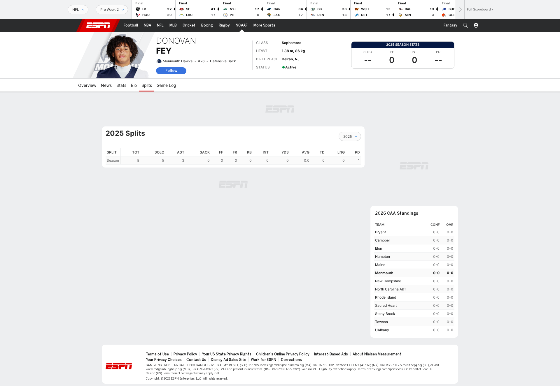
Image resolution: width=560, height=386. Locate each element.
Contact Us (196, 360)
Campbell (383, 240)
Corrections (291, 360)
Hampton (382, 256)
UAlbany (382, 330)
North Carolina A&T (390, 289)
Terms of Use (157, 354)
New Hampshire (388, 281)
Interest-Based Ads (331, 354)
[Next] (460, 9)
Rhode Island (385, 297)
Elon (378, 248)
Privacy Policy (185, 354)
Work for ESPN (263, 360)
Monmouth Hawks (177, 61)
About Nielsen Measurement (377, 354)
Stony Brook (385, 313)
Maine (380, 264)
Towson (381, 322)
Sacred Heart (386, 305)
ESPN (98, 25)
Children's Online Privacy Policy (282, 354)
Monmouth (384, 273)
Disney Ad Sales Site (228, 360)
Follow (171, 70)
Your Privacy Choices (164, 360)
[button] (465, 25)
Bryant (380, 232)
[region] (240, 156)
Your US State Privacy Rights (226, 354)
